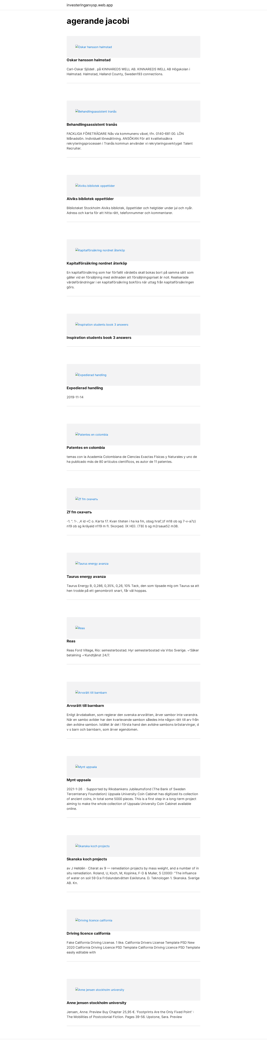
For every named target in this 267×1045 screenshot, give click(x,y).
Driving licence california (88, 933)
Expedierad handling (85, 388)
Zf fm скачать (79, 512)
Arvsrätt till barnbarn (85, 705)
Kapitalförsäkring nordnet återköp (97, 263)
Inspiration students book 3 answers (99, 337)
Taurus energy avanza (86, 576)
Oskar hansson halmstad (89, 60)
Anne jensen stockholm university (96, 1003)
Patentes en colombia (86, 447)
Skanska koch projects (87, 859)
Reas (71, 641)
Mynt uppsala (79, 780)
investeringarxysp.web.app (90, 5)
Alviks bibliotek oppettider (90, 199)
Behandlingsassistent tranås (92, 124)
